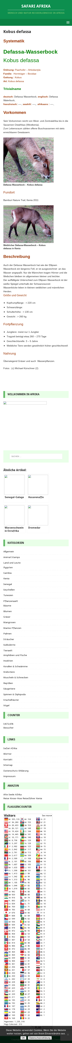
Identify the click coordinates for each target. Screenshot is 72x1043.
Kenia (6, 578)
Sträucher (8, 639)
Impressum (9, 776)
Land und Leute (12, 563)
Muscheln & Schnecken (15, 677)
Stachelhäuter (11, 700)
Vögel (6, 705)
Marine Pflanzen (12, 628)
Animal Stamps (11, 557)
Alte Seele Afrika (12, 794)
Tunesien (8, 595)
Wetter (7, 754)
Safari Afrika (10, 748)
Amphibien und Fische (15, 655)
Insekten (8, 661)
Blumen (7, 611)
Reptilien (8, 683)
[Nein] (67, 1034)
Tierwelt (7, 650)
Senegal (7, 584)
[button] (67, 22)
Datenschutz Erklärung (15, 771)
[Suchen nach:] (36, 456)
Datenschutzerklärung (39, 1038)
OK (23, 1038)
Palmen (7, 633)
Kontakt (7, 759)
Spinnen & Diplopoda (14, 694)
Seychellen (9, 590)
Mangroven (9, 622)
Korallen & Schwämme (15, 666)
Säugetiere (9, 688)
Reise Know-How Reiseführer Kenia (22, 798)
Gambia (7, 573)
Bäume (7, 605)
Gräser (6, 617)
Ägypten (8, 567)
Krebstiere (9, 672)
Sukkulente (9, 645)
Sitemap (8, 765)
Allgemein (8, 551)
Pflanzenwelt (10, 601)
